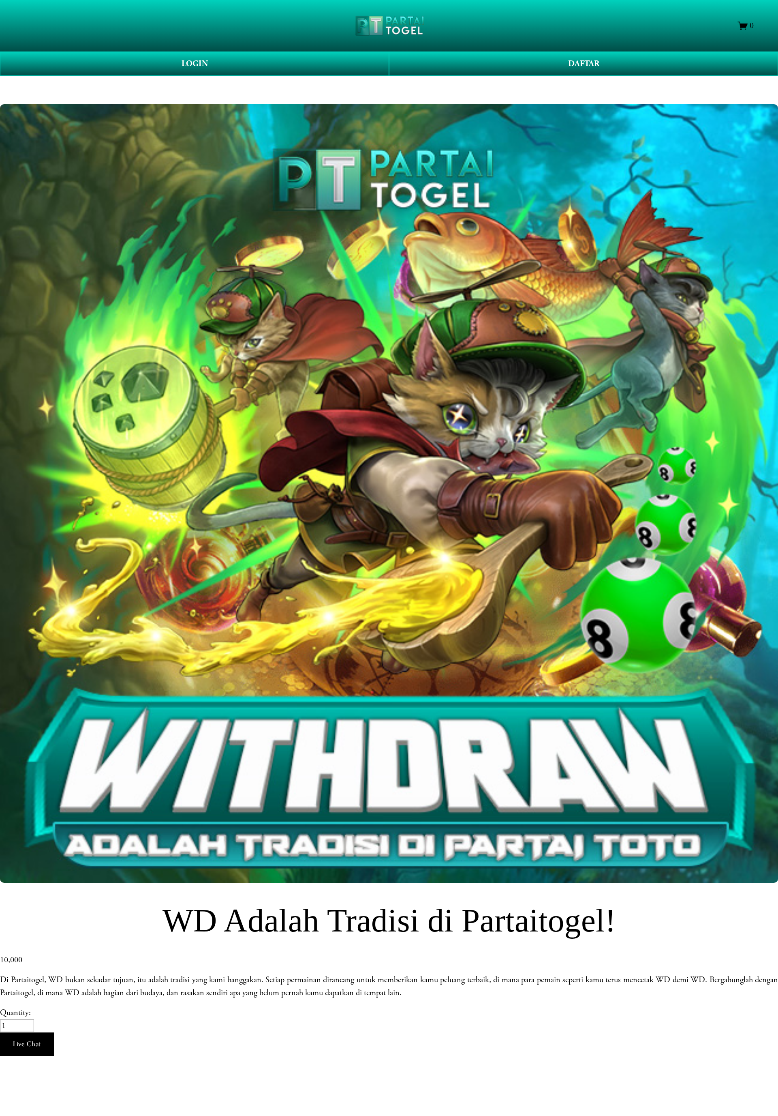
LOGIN (195, 64)
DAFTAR (583, 64)
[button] (27, 1044)
